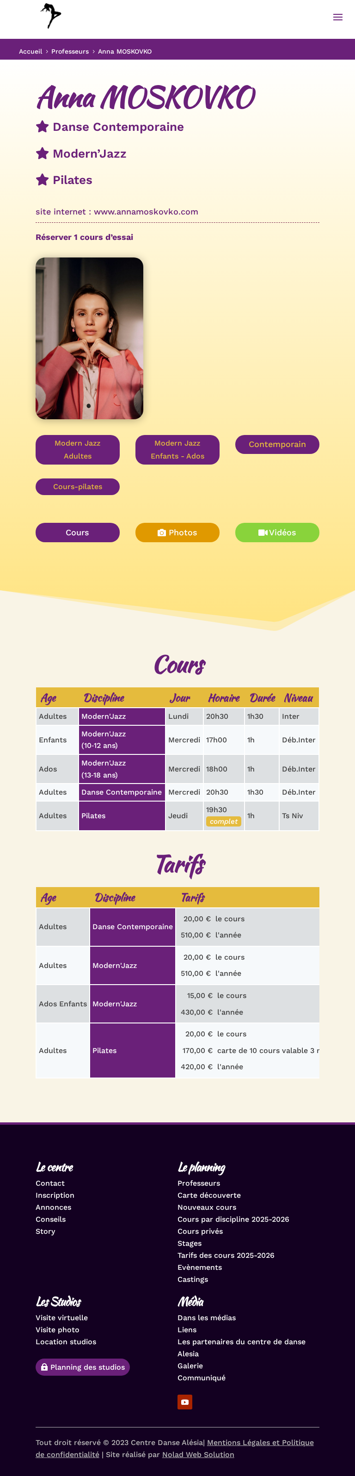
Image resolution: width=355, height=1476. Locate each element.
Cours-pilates (77, 486)
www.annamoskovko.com (146, 211)
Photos (183, 532)
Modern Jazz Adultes (77, 449)
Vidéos (282, 532)
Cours (77, 532)
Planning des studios (87, 1367)
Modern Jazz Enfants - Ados (177, 449)
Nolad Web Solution (198, 1454)
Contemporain (277, 444)
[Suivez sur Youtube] (185, 1402)
